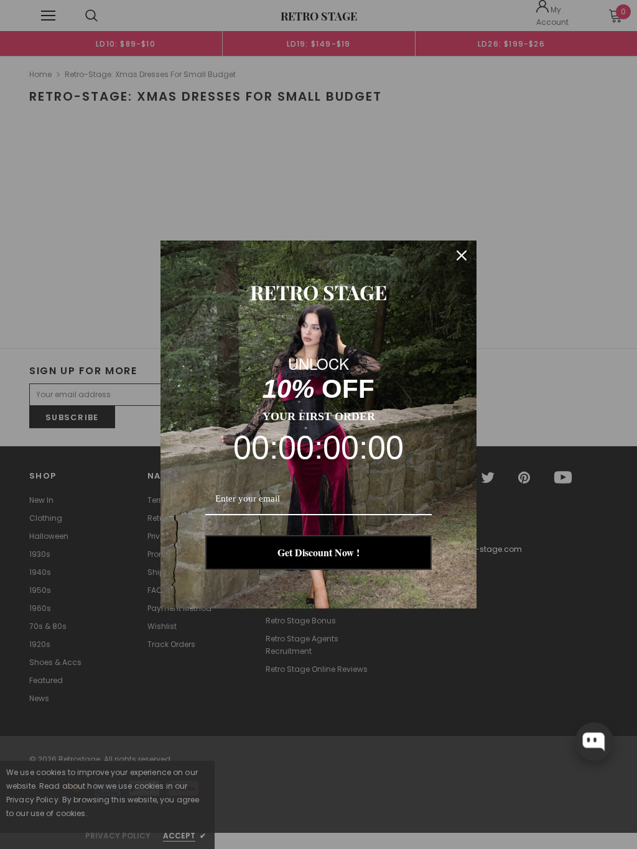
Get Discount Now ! (318, 552)
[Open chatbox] (594, 741)
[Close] (462, 255)
